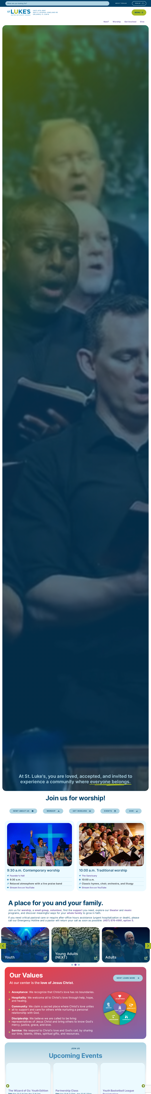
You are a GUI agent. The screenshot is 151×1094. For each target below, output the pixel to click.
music (128, 910)
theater (114, 910)
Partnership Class (19, 1090)
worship (26, 910)
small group (42, 910)
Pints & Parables (113, 1090)
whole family (74, 913)
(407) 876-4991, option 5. (118, 920)
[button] (148, 946)
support (77, 910)
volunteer (56, 910)
